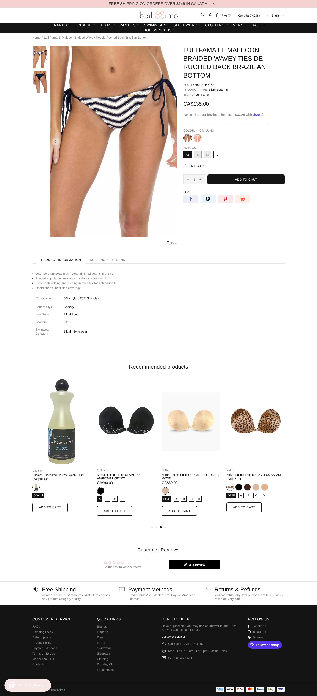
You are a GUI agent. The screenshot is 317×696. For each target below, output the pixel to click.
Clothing (102, 659)
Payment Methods (44, 648)
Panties (102, 642)
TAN (264, 487)
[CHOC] (247, 487)
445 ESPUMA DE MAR (197, 138)
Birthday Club (106, 664)
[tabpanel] (61, 449)
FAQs (36, 626)
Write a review (194, 564)
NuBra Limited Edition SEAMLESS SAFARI (253, 474)
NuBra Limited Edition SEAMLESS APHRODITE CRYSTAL (119, 476)
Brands (102, 626)
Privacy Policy (41, 642)
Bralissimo (158, 15)
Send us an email (180, 658)
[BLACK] (238, 487)
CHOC (247, 487)
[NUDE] (256, 487)
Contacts (38, 664)
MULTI (230, 487)
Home (36, 37)
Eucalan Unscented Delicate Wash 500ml (58, 475)
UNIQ (36, 487)
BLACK (100, 491)
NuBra (101, 470)
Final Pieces (105, 669)
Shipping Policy (42, 632)
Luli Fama (202, 94)
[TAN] (264, 487)
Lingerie (102, 632)
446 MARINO (187, 138)
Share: (188, 191)
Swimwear (80, 331)
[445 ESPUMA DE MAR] (197, 138)
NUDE (165, 491)
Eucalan (37, 470)
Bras (100, 637)
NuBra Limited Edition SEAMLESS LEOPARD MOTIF (190, 476)
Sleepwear (104, 653)
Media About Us (43, 659)
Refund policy (41, 637)
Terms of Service (43, 653)
